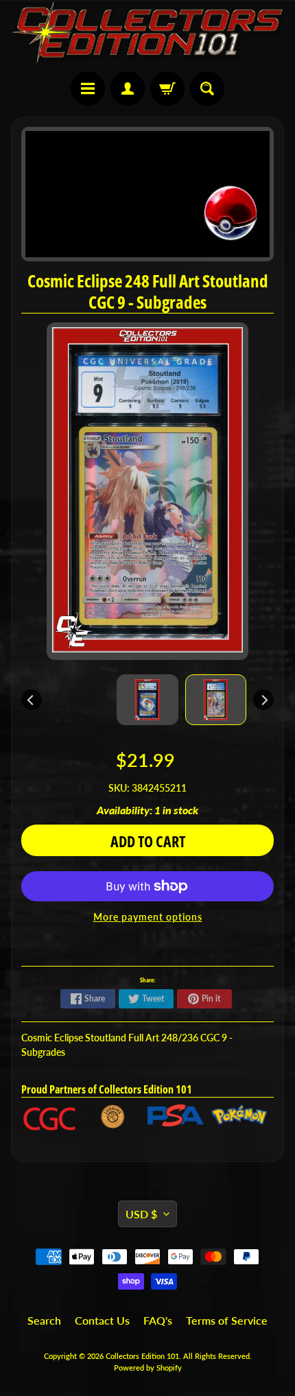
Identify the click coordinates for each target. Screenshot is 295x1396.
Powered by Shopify (148, 1367)
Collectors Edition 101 (142, 1355)
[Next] (263, 699)
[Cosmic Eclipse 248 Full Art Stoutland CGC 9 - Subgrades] (216, 699)
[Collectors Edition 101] (147, 32)
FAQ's (157, 1320)
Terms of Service (227, 1320)
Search (44, 1320)
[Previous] (31, 699)
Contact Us (102, 1320)
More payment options (147, 917)
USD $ (141, 1213)
